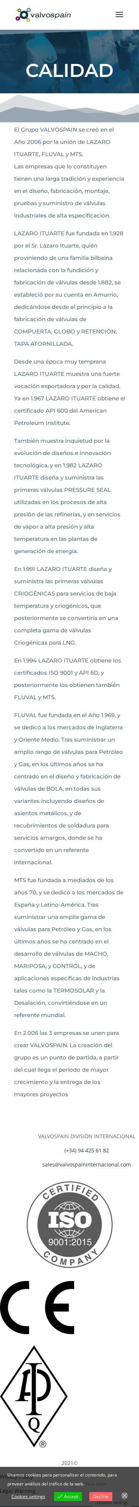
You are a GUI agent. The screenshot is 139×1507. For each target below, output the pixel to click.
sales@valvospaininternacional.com (86, 1164)
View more (96, 1484)
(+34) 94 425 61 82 (86, 1150)
